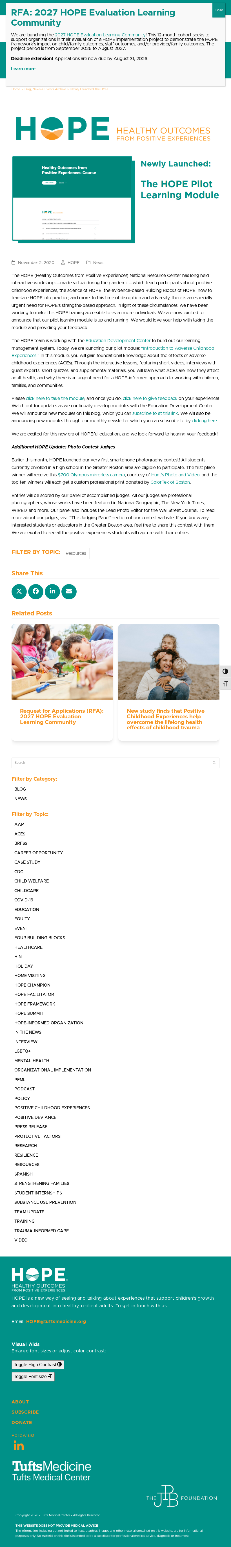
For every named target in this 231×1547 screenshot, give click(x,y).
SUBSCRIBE (25, 1412)
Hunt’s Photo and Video (175, 475)
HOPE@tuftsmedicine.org (56, 1321)
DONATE (22, 1422)
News (98, 263)
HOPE (73, 263)
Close (219, 10)
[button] (19, 591)
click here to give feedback (150, 398)
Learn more (23, 69)
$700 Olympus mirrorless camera (91, 475)
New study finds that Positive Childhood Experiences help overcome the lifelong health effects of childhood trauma (166, 719)
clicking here (204, 421)
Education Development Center (118, 340)
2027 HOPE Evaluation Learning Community (100, 35)
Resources (76, 553)
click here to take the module (55, 398)
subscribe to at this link (155, 413)
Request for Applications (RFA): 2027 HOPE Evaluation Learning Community (62, 716)
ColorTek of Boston (170, 482)
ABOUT (20, 1402)
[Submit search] (214, 763)
